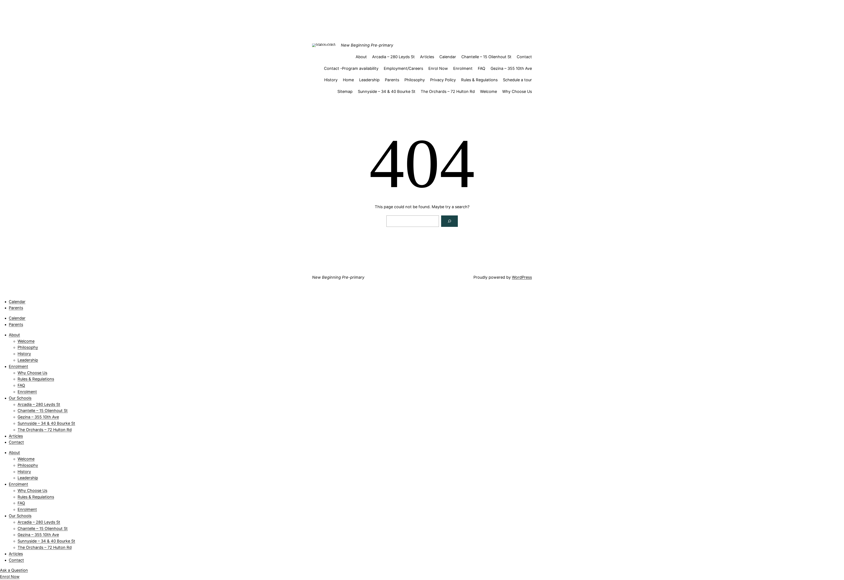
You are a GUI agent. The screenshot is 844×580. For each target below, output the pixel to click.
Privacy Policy (443, 80)
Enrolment (463, 68)
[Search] (449, 221)
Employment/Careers (403, 68)
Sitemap (345, 91)
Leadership (369, 80)
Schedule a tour (517, 80)
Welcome (488, 91)
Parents (392, 80)
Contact (524, 56)
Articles (427, 56)
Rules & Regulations (479, 80)
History (331, 80)
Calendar (447, 56)
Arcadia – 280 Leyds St (393, 56)
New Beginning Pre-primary (367, 45)
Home (348, 80)
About (361, 56)
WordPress (522, 277)
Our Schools (20, 398)
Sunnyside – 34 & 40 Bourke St (386, 91)
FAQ (481, 68)
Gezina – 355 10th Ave (511, 68)
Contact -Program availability (351, 68)
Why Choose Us (517, 91)
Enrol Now (438, 68)
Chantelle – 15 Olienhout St (486, 56)
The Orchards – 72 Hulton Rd (448, 91)
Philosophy (414, 80)
